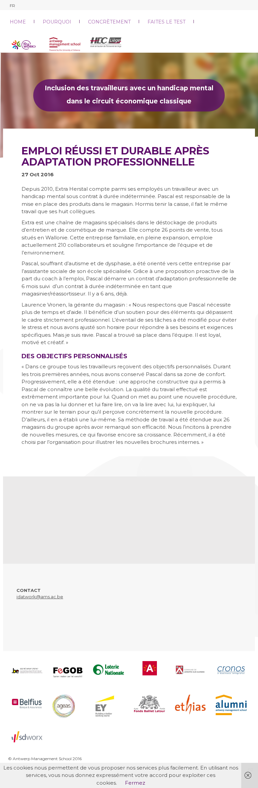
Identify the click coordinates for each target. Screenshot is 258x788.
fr (12, 5)
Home (18, 22)
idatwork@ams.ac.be (39, 596)
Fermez (135, 783)
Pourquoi (57, 22)
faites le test (166, 22)
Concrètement (109, 22)
